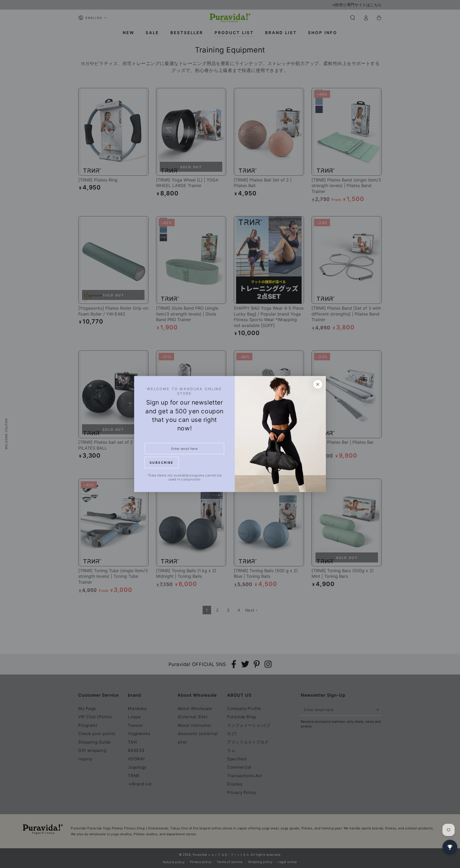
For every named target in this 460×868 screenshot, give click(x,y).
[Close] (317, 384)
